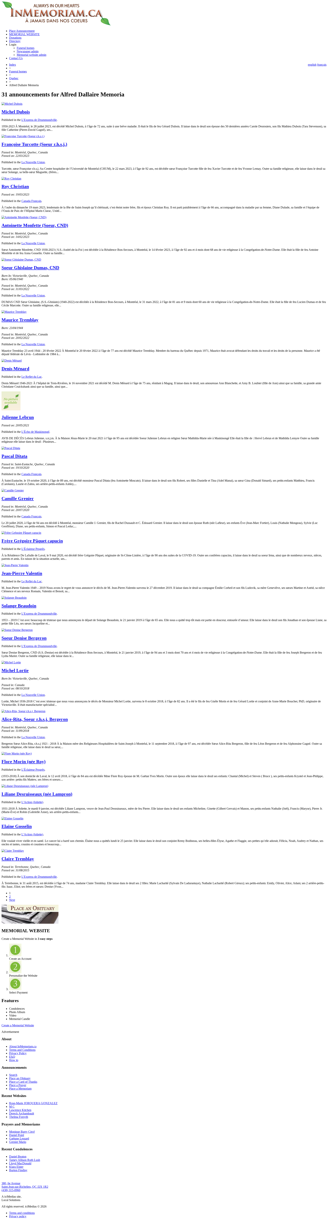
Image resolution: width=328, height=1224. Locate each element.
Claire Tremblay (18, 858)
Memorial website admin (31, 54)
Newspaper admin (28, 51)
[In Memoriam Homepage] (56, 24)
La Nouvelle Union (33, 162)
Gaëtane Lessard (19, 1138)
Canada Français (31, 201)
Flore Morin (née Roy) (24, 761)
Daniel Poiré (16, 1135)
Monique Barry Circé (22, 1131)
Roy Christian (15, 186)
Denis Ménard (15, 368)
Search (13, 1075)
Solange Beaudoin (19, 605)
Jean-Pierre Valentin (22, 573)
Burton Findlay (18, 1170)
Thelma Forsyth (18, 1116)
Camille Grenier (18, 498)
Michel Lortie (15, 670)
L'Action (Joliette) (32, 802)
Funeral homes (25, 48)
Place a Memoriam (20, 1088)
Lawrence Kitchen (20, 1110)
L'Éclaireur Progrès (33, 548)
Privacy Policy (18, 1053)
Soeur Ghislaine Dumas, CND (30, 267)
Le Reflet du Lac (31, 376)
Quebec (13, 78)
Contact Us (16, 58)
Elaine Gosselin (17, 826)
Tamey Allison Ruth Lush (24, 1160)
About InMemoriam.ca (22, 1046)
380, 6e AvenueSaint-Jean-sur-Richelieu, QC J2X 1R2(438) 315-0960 (25, 1187)
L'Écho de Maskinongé (35, 431)
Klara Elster (16, 1166)
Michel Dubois (16, 111)
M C (12, 1106)
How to (13, 1060)
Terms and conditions (22, 1213)
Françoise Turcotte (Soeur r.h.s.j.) (34, 144)
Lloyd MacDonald (20, 1163)
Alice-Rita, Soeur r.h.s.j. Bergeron (35, 719)
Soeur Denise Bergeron (24, 638)
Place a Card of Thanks (23, 1081)
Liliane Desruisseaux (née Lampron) (37, 794)
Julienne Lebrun (18, 417)
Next (12, 899)
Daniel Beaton (17, 1156)
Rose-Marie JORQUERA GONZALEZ (33, 1103)
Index (12, 64)
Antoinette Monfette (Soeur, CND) (35, 225)
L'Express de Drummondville (39, 119)
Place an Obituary (20, 1078)
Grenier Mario (17, 1142)
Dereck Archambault (21, 1113)
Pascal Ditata (14, 456)
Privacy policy (17, 1216)
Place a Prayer (17, 1085)
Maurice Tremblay (20, 319)
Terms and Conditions (22, 1049)
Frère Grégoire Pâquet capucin (32, 540)
